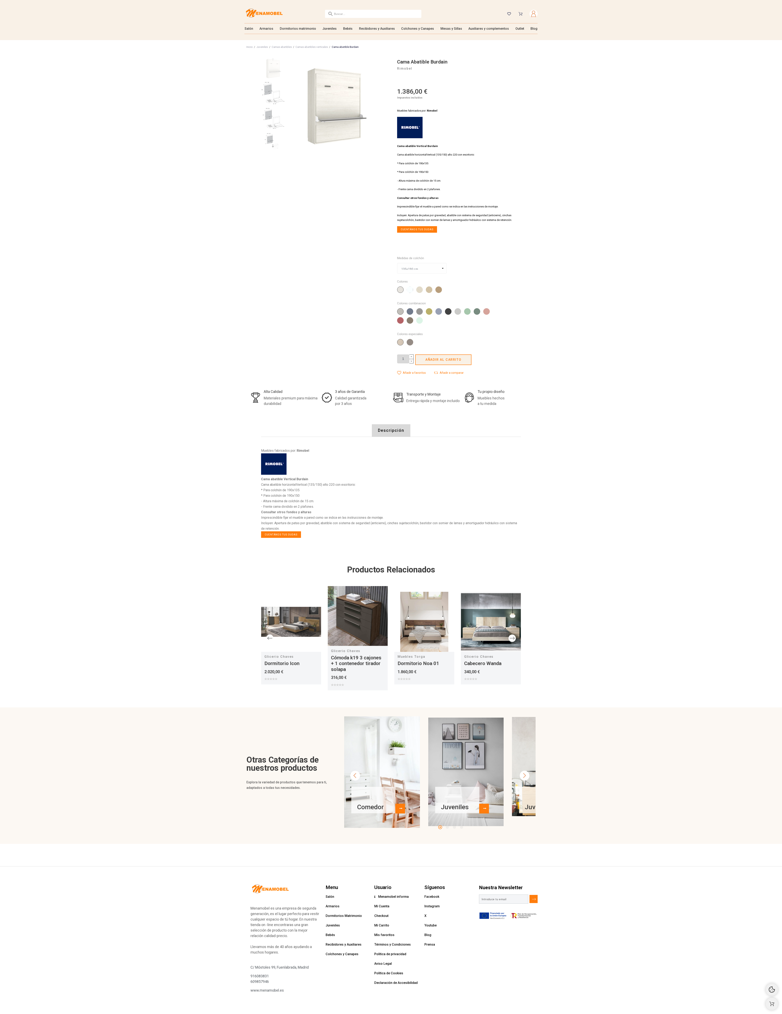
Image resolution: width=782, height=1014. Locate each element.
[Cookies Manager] (772, 989)
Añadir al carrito (443, 360)
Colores (402, 281)
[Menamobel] (264, 13)
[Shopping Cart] (772, 1004)
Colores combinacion (411, 303)
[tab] (391, 430)
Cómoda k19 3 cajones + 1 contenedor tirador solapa (356, 663)
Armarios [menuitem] (266, 29)
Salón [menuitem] (249, 29)
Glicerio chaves (279, 657)
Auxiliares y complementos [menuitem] (488, 29)
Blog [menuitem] (533, 29)
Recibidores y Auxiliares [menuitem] (377, 29)
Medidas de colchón (410, 258)
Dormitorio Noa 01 (418, 663)
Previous (269, 638)
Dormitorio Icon (281, 663)
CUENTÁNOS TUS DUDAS (417, 229)
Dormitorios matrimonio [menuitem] (298, 29)
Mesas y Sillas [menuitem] (451, 29)
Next (512, 638)
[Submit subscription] (533, 899)
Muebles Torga (411, 657)
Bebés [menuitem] (348, 29)
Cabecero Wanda (482, 663)
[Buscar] (330, 14)
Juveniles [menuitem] (329, 29)
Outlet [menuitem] (519, 29)
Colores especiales (410, 334)
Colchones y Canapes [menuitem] (417, 29)
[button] (411, 373)
